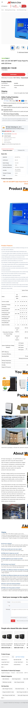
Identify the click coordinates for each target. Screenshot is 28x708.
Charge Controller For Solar (8, 692)
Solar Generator (5, 679)
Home (2, 9)
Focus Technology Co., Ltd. (17, 702)
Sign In (3, 144)
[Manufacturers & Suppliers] (14, 2)
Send (13, 620)
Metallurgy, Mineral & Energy (10, 9)
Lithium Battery (17, 664)
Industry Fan (4, 659)
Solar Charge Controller (19, 682)
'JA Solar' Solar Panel (18, 662)
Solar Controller (4, 664)
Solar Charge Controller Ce (22, 692)
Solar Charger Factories (7, 688)
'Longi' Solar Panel (5, 662)
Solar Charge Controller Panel (8, 695)
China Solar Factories (19, 688)
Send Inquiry (13, 74)
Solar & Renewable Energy (21, 9)
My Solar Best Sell (17, 659)
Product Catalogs (20, 656)
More (2, 697)
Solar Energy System (16, 679)
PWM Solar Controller (6, 682)
